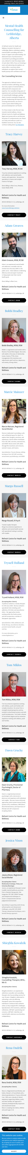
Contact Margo (14, 552)
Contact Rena (14, 1129)
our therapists (20, 125)
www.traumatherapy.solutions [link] (10, 208)
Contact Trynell (14, 654)
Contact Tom (14, 740)
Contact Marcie (14, 475)
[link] (14, 10)
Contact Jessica (14, 932)
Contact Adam (14, 300)
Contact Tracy (14, 215)
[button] (3, 17)
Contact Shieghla (14, 1037)
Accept (14, 1151)
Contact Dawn (14, 830)
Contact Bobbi (14, 381)
